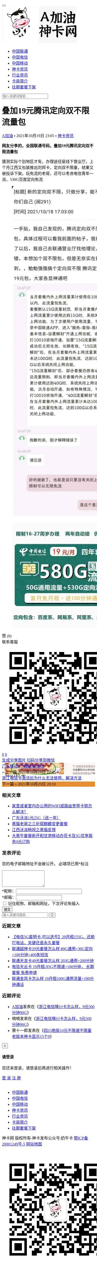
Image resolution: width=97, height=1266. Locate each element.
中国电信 (20, 57)
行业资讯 (20, 75)
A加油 (7, 136)
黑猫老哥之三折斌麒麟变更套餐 (40, 824)
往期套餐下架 (24, 87)
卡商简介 (20, 81)
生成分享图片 (14, 760)
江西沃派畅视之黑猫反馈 (34, 830)
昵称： (9, 891)
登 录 (6, 1078)
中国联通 (20, 51)
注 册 (16, 1078)
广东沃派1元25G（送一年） (36, 818)
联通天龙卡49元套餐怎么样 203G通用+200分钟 (53, 961)
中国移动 (20, 63)
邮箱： (9, 897)
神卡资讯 (20, 69)
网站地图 (34, 1144)
